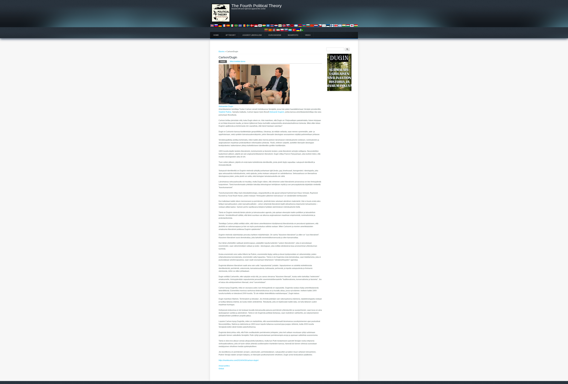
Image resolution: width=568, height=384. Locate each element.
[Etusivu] (221, 22)
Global (221, 369)
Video (307, 35)
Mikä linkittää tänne (237, 61)
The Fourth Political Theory (256, 6)
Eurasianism (274, 35)
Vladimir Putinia (225, 112)
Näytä (223, 61)
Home (216, 35)
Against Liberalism (252, 35)
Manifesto (293, 35)
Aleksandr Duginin (276, 112)
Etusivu (222, 52)
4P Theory (231, 35)
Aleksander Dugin (226, 106)
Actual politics (224, 366)
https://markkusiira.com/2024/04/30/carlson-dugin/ (239, 360)
